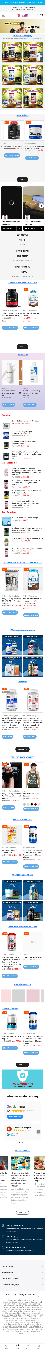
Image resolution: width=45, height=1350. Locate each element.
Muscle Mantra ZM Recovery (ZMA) (26, 518)
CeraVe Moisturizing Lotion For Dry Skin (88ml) (31, 393)
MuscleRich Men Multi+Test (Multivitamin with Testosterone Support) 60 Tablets (25, 503)
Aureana (5, 388)
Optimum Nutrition (9, 311)
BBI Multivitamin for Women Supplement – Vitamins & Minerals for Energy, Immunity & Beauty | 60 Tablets (26, 472)
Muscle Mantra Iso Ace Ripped (11, 1037)
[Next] (42, 1163)
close (41, 2)
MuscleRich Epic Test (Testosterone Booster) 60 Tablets (27, 550)
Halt (24, 791)
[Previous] (2, 1163)
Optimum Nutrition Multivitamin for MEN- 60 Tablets (26, 492)
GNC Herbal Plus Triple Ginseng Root (27, 538)
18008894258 (17, 7)
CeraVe (26, 388)
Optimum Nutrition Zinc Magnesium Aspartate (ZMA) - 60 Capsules (27, 529)
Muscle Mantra (29, 848)
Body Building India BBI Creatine (25, 421)
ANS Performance (36, 143)
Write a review (15, 1117)
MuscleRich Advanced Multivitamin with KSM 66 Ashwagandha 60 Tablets (26, 482)
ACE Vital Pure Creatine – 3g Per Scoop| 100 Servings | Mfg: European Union (27, 454)
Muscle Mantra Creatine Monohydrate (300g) (22, 432)
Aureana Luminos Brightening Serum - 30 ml (11, 393)
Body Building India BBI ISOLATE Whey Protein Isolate (11, 600)
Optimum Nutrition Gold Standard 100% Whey (12, 314)
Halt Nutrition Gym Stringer (31, 794)
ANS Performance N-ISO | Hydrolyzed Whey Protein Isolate (33, 600)
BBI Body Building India (10, 596)
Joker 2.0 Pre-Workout (32, 957)
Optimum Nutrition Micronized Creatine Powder (24, 442)
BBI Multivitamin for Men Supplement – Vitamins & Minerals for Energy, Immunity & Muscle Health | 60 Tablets (12, 723)
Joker (25, 955)
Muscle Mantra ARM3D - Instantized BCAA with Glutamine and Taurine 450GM (33, 853)
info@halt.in (30, 7)
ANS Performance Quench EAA (15, 147)
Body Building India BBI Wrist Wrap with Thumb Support (11, 795)
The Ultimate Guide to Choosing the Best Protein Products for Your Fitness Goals (13, 1178)
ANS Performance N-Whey (31, 314)
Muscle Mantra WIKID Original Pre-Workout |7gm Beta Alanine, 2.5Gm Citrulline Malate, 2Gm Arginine (12, 962)
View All (23, 179)
